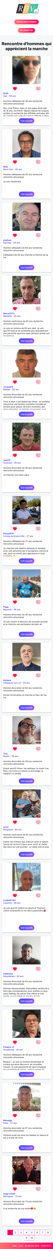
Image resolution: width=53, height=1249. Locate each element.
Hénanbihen (9, 976)
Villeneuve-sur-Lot (12, 683)
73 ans (18, 1196)
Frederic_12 (8, 1047)
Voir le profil (26, 121)
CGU (20, 1246)
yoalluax (7, 240)
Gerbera (7, 680)
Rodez (6, 756)
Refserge (7, 1120)
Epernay (7, 242)
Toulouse (7, 462)
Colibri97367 (9, 900)
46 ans (17, 903)
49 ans (17, 609)
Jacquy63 (8, 387)
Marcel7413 (8, 313)
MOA (5, 166)
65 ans (18, 169)
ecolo (6, 827)
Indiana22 (8, 973)
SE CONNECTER (26, 30)
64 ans (16, 242)
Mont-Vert (8, 169)
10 (32, 1238)
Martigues (8, 1196)
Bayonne (7, 609)
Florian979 (8, 533)
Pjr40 (5, 93)
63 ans (20, 976)
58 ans (15, 756)
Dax (5, 96)
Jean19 (6, 460)
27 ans (30, 536)
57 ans (13, 1123)
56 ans (12, 96)
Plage (6, 607)
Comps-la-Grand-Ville (13, 536)
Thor (5, 753)
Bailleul (6, 389)
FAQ (14, 1246)
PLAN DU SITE (32, 1246)
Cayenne (7, 903)
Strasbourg (8, 1049)
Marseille (7, 316)
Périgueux (8, 829)
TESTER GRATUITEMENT (26, 22)
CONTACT (46, 1246)
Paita (5, 1123)
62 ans (15, 389)
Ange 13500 (9, 1193)
